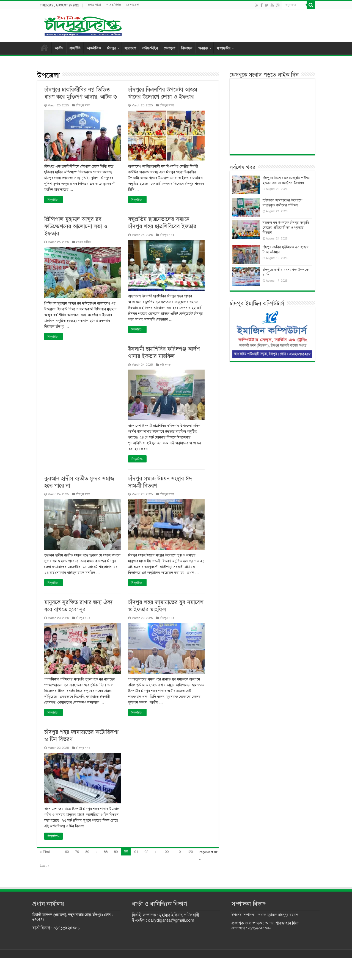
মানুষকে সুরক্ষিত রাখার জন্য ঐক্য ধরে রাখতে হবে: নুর (78, 606)
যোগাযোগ (133, 5)
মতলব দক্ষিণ (83, 242)
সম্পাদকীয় (223, 48)
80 (87, 852)
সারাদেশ (130, 48)
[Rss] (257, 5)
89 (116, 852)
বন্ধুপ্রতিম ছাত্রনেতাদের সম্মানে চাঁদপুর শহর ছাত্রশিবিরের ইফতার (162, 223)
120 (190, 852)
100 (166, 852)
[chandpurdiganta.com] (82, 24)
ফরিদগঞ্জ (165, 365)
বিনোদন (186, 48)
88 (106, 852)
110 (178, 852)
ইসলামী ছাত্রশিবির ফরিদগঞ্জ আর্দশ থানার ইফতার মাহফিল (164, 353)
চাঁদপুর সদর (83, 105)
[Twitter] (266, 5)
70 (77, 852)
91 (136, 852)
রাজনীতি (75, 48)
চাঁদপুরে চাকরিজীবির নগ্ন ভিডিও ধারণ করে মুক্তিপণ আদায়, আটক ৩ (80, 93)
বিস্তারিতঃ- (53, 199)
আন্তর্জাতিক (94, 48)
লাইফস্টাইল (150, 48)
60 (67, 852)
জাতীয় (59, 48)
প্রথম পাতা (94, 5)
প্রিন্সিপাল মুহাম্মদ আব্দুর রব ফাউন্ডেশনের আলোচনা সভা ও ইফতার (76, 226)
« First (45, 852)
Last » (45, 865)
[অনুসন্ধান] (311, 5)
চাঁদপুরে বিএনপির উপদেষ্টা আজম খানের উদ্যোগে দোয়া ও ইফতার (162, 93)
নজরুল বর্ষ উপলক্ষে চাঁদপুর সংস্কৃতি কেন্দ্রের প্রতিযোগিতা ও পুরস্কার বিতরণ (286, 227)
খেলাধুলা (169, 48)
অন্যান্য (203, 48)
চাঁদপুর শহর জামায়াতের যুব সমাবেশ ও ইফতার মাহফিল (166, 606)
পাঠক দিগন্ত (113, 5)
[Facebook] (261, 5)
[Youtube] (272, 5)
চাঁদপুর (111, 48)
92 (146, 852)
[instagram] (278, 5)
